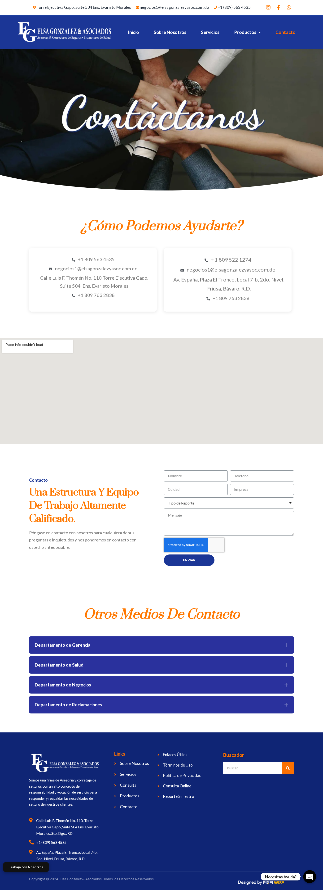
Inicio (133, 32)
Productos (245, 32)
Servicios (210, 32)
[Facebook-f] (279, 7)
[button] (161, 645)
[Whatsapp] (289, 7)
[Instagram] (268, 7)
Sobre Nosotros (170, 32)
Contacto (285, 32)
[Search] (288, 768)
